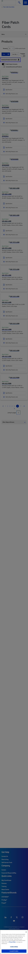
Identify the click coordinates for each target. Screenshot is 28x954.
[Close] (26, 932)
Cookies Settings (14, 946)
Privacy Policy (12, 942)
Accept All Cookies (14, 951)
